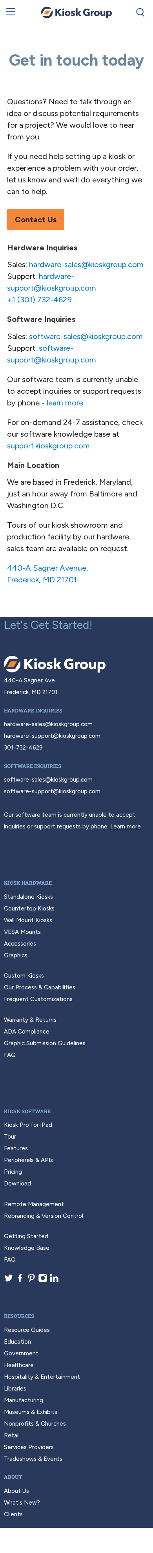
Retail (12, 1435)
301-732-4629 (23, 747)
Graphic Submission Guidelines (45, 1043)
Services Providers (29, 1447)
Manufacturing (23, 1400)
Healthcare (19, 1365)
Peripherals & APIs (28, 1160)
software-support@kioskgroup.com (52, 791)
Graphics (15, 955)
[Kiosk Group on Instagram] (42, 1280)
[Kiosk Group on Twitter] (8, 1280)
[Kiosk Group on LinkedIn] (54, 1280)
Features (16, 1148)
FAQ (10, 1055)
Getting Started (26, 1236)
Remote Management (34, 1204)
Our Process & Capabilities (39, 987)
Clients (13, 1514)
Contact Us (35, 219)
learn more (65, 402)
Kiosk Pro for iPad (28, 1124)
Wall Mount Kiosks (28, 920)
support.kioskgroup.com (48, 445)
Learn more (125, 826)
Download (17, 1183)
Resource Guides (27, 1329)
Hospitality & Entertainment (42, 1376)
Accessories (20, 943)
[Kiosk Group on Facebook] (20, 1280)
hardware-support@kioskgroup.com (52, 735)
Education (17, 1341)
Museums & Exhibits (30, 1412)
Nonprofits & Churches (35, 1423)
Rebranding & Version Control (43, 1215)
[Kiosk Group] (76, 12)
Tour (10, 1136)
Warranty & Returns (30, 1019)
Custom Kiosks (24, 975)
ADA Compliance (26, 1031)
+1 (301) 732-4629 (39, 299)
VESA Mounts (22, 931)
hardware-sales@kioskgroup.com (86, 264)
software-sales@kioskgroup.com (86, 336)
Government (21, 1353)
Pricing (13, 1171)
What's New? (22, 1502)
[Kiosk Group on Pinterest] (31, 1280)
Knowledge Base (26, 1247)
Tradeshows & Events (33, 1458)
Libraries (15, 1388)
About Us (16, 1490)
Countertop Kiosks (29, 908)
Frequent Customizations (38, 999)
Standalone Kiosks (28, 896)
